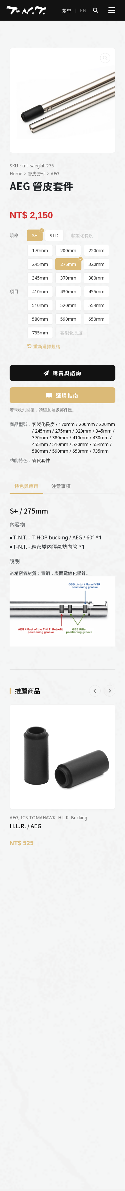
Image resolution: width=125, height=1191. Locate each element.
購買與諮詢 (67, 373)
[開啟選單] (111, 10)
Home (16, 174)
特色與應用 (26, 486)
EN (83, 10)
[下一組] (109, 691)
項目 (14, 291)
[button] (105, 58)
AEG (55, 174)
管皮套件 (37, 174)
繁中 (67, 10)
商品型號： (21, 424)
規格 (14, 235)
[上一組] (95, 691)
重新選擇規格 (46, 346)
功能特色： (21, 460)
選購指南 (67, 395)
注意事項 (61, 486)
